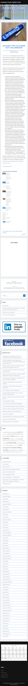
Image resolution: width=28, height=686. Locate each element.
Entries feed (3, 672)
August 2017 (5, 613)
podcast (20, 439)
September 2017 (6, 610)
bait (3, 432)
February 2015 (6, 633)
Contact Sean (6, 305)
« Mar (2, 660)
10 (9, 652)
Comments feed (4, 674)
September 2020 (6, 535)
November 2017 (6, 608)
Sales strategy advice (7, 231)
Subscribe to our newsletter (9, 312)
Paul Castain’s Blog (7, 55)
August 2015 (5, 620)
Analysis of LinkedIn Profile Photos (9, 187)
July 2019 (5, 561)
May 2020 (5, 543)
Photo (4, 166)
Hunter (16, 436)
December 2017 (6, 605)
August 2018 (5, 584)
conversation (4, 434)
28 (24, 656)
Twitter (13, 452)
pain (17, 439)
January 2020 (5, 553)
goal (12, 436)
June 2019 (5, 563)
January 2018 (5, 602)
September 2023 (6, 504)
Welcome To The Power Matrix (9, 419)
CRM (7, 434)
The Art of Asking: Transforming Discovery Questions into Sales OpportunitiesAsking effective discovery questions (14, 362)
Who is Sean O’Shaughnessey (9, 314)
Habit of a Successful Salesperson (10, 469)
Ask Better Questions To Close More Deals (12, 411)
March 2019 (5, 571)
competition (19, 432)
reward (24, 443)
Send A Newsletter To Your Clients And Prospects (13, 416)
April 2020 (5, 545)
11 (12, 652)
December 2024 (6, 496)
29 (1, 658)
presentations (19, 440)
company (14, 432)
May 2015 (5, 626)
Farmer (4, 436)
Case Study (5, 464)
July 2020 (5, 538)
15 (1, 654)
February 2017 (6, 615)
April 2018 (5, 595)
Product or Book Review (8, 472)
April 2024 (5, 499)
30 (5, 658)
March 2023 (5, 509)
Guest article (5, 466)
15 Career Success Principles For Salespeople (12, 403)
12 (16, 652)
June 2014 (5, 636)
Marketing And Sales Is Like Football (11, 421)
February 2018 (6, 600)
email (22, 434)
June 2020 (5, 540)
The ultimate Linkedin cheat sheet (9, 209)
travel (24, 450)
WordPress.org (4, 677)
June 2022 (5, 517)
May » (5, 660)
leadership (19, 436)
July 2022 (5, 514)
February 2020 (6, 550)
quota (21, 443)
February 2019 (6, 574)
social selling (17, 447)
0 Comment (21, 50)
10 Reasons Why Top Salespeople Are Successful (13, 408)
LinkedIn (23, 234)
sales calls (4, 445)
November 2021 (6, 519)
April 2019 (5, 569)
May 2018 (5, 592)
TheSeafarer (8, 166)
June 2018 (5, 589)
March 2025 (5, 493)
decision (10, 434)
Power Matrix (6, 440)
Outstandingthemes (14, 684)
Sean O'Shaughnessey (11, 50)
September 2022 (6, 512)
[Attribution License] (11, 166)
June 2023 (5, 506)
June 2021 (5, 525)
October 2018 (6, 579)
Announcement (6, 461)
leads (22, 436)
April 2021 (5, 527)
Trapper (21, 450)
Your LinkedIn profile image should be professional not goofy (8, 193)
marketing (11, 439)
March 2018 (5, 597)
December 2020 (6, 532)
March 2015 (5, 631)
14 (24, 652)
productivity (5, 443)
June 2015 (5, 623)
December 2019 (6, 556)
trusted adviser (8, 452)
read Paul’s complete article (9, 62)
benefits (6, 432)
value (17, 452)
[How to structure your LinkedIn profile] (8, 216)
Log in (2, 670)
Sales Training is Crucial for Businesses (11, 390)
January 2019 (5, 576)
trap (17, 450)
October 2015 (6, 618)
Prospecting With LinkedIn (8, 401)
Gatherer (8, 436)
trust (4, 452)
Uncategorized (6, 483)
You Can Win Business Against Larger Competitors (14, 406)
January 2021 (5, 530)
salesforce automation (15, 445)
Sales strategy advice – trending (10, 477)
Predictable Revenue (13, 440)
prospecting (11, 443)
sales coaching (9, 445)
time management (12, 450)
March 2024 (5, 501)
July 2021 (5, 522)
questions (18, 443)
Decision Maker (16, 434)
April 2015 (5, 628)
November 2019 (6, 558)
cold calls (9, 432)
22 (1, 656)
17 (9, 654)
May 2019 (5, 566)
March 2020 (5, 548)
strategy (5, 450)
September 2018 (6, 582)
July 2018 (5, 587)
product (22, 440)
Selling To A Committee (8, 414)
